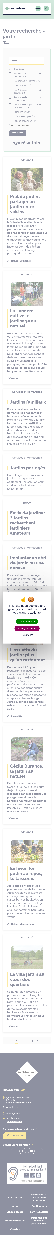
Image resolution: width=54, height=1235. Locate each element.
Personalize (27, 635)
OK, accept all (28, 621)
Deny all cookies (28, 628)
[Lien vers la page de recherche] (46, 8)
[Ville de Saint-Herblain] (15, 9)
